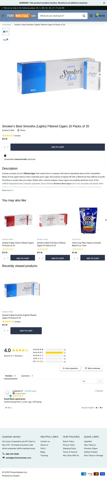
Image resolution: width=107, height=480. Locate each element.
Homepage (6, 25)
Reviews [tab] (8, 376)
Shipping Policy (69, 448)
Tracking (44, 455)
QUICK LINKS (91, 436)
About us (44, 445)
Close (104, 3)
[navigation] (5, 31)
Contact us (45, 441)
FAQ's (43, 448)
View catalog (3, 16)
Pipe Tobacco (90, 445)
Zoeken (84, 16)
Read (7, 190)
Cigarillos (88, 441)
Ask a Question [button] (72, 368)
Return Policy (68, 441)
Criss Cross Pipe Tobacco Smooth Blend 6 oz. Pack (86, 244)
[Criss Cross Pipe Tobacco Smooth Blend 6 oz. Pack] (88, 220)
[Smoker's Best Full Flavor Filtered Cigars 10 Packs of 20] (53, 220)
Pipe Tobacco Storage (93, 455)
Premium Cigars (90, 448)
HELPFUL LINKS (49, 436)
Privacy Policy (69, 445)
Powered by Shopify (10, 476)
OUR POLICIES (71, 436)
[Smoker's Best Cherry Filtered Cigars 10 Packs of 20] (18, 220)
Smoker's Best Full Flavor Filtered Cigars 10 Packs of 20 (51, 244)
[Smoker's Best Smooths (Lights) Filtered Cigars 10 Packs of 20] (22, 289)
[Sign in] (91, 16)
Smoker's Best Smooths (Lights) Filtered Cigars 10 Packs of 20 (19, 316)
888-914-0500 (12, 454)
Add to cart (57, 147)
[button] (100, 74)
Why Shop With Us (71, 455)
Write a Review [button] (94, 368)
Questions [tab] (25, 376)
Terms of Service (70, 452)
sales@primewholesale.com (18, 458)
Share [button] (9, 408)
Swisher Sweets (90, 452)
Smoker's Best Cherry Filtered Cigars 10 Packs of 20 (18, 244)
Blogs (42, 452)
